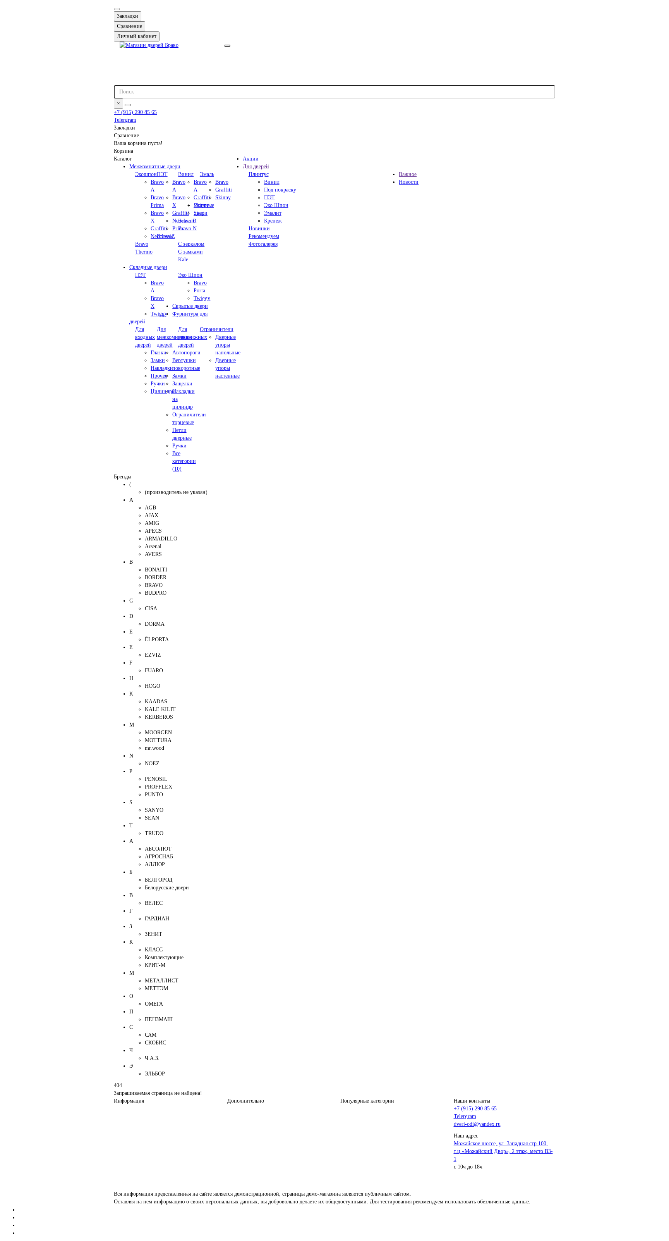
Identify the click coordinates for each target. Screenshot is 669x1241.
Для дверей (256, 166)
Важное (408, 174)
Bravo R (187, 221)
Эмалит (272, 213)
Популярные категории (367, 1101)
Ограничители (216, 329)
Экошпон (146, 174)
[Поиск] (128, 105)
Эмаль (207, 174)
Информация (129, 1101)
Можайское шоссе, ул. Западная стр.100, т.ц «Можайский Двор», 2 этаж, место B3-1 (503, 1151)
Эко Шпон (190, 275)
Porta (199, 290)
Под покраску (280, 190)
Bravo (200, 283)
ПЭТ (162, 174)
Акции (251, 159)
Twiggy (159, 314)
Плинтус (259, 174)
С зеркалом (191, 244)
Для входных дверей (145, 337)
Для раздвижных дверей (192, 337)
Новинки (259, 228)
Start (199, 213)
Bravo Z (166, 236)
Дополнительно (245, 1101)
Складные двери (148, 267)
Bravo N (187, 228)
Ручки (179, 446)
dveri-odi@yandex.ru (477, 1124)
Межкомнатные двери (154, 166)
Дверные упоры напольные (227, 345)
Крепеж (273, 221)
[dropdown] (117, 9)
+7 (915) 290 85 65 (135, 112)
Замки (179, 376)
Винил (186, 174)
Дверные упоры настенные (227, 368)
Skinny (201, 205)
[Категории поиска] (227, 46)
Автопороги (186, 353)
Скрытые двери (190, 306)
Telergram (125, 120)
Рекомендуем (264, 236)
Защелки (182, 384)
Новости (409, 182)
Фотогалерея (263, 244)
